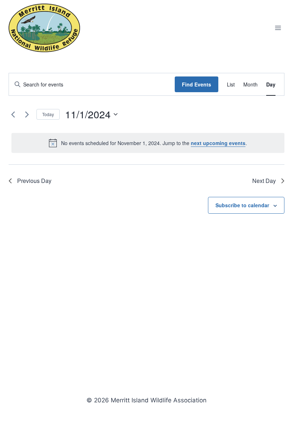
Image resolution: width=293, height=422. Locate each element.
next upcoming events (218, 143)
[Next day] (27, 114)
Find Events (196, 84)
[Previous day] (13, 114)
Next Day (264, 181)
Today (48, 114)
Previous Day (34, 181)
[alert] (147, 143)
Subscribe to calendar (242, 205)
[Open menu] (277, 27)
